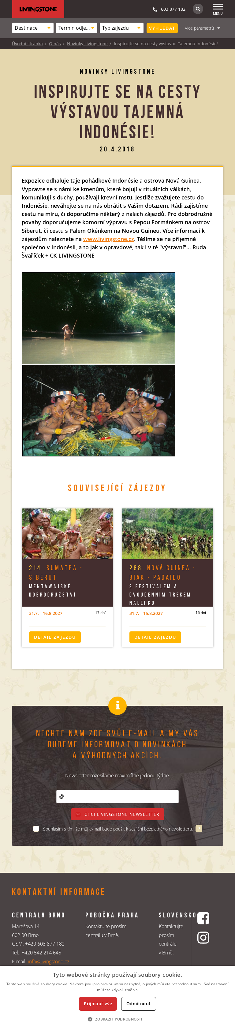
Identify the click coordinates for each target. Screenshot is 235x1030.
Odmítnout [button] (138, 1003)
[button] (117, 1019)
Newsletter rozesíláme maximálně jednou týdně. (117, 775)
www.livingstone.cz (108, 239)
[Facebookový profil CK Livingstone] (204, 918)
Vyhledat (162, 28)
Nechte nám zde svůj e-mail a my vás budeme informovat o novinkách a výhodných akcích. (117, 745)
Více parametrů (199, 28)
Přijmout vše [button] (98, 1003)
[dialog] (117, 998)
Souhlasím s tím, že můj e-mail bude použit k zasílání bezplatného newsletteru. (118, 829)
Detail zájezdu (55, 637)
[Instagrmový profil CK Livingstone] (204, 937)
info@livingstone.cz (48, 961)
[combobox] (33, 28)
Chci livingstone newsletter (121, 814)
